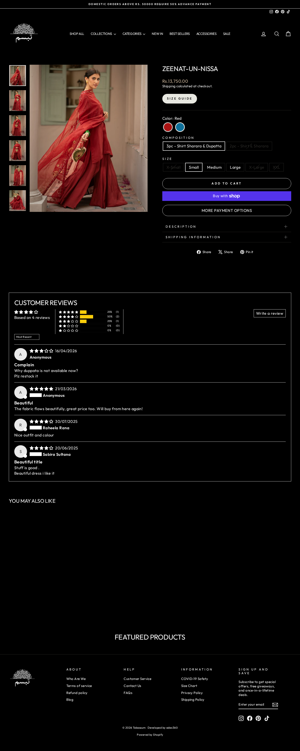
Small (194, 167)
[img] (42, 350)
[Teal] (180, 127)
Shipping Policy (192, 699)
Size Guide (179, 98)
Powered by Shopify (150, 734)
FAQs (128, 693)
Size (167, 159)
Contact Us (132, 686)
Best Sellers (180, 34)
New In (157, 34)
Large (235, 167)
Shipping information (193, 237)
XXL (276, 167)
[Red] (167, 127)
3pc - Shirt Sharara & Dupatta (193, 145)
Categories (132, 34)
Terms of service (79, 686)
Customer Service (137, 679)
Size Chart (189, 686)
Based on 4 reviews (32, 317)
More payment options (227, 210)
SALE (227, 34)
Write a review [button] (269, 313)
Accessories (206, 34)
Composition (178, 138)
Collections (102, 34)
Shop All (77, 34)
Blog (70, 699)
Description (181, 227)
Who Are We (76, 679)
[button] (68, 312)
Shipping (169, 86)
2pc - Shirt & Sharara (249, 145)
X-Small (173, 167)
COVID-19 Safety (194, 679)
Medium (214, 167)
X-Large (256, 167)
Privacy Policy (192, 693)
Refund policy (77, 693)
